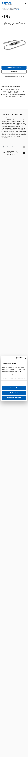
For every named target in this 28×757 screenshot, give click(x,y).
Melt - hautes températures (8, 9)
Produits (7, 8)
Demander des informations (14, 67)
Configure (14, 71)
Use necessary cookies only (14, 397)
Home (2, 8)
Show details (20, 383)
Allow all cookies (14, 387)
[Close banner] (25, 358)
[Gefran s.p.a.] (6, 3)
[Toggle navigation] (26, 3)
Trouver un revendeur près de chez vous (14, 76)
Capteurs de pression (14, 8)
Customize (13, 392)
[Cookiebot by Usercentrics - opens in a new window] (16, 358)
